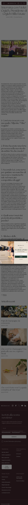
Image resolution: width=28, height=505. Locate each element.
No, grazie (21, 259)
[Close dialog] (26, 242)
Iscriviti (21, 256)
